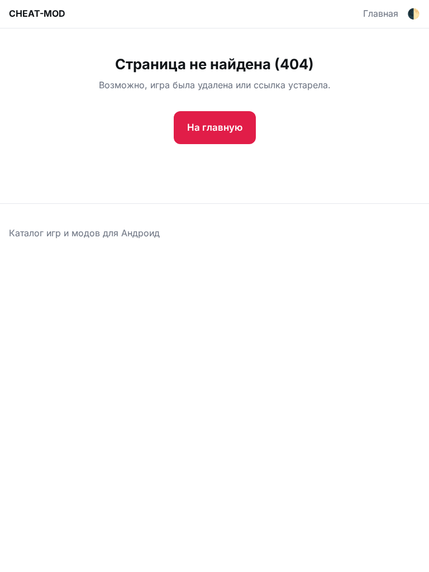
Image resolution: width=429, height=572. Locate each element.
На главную (214, 127)
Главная (380, 13)
